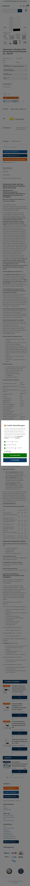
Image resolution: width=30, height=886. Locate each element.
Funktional (19, 447)
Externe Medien (10, 447)
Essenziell (9, 441)
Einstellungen (7, 451)
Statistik (16, 441)
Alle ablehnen (15, 460)
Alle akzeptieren (15, 455)
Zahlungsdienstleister (11, 444)
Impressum (17, 437)
